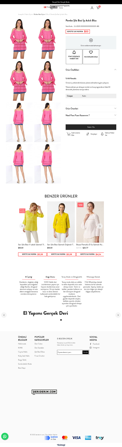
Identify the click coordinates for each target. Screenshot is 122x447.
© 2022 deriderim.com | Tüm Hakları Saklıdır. (44, 435)
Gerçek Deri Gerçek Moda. (61, 2)
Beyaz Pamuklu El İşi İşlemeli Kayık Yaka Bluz (90, 244)
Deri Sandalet (39, 348)
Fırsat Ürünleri (40, 356)
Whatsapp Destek (93, 276)
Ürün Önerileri (72, 108)
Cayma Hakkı (22, 352)
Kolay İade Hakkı (24, 356)
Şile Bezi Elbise (40, 352)
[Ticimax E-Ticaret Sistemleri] (61, 445)
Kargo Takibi (22, 360)
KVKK (20, 348)
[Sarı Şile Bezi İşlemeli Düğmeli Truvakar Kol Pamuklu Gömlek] (61, 222)
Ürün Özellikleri (72, 69)
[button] (61, 320)
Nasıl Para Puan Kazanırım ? (78, 115)
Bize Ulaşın (21, 368)
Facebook (96, 344)
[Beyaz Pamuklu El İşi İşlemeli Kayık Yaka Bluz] (90, 222)
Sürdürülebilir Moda (25, 364)
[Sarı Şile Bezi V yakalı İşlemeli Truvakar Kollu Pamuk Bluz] (32, 222)
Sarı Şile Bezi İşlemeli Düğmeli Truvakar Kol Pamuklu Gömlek (61, 244)
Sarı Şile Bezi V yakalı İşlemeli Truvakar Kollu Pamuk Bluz (32, 244)
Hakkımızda (22, 344)
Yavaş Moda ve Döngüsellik (71, 276)
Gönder (85, 352)
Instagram (96, 347)
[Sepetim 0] (98, 8)
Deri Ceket (38, 344)
